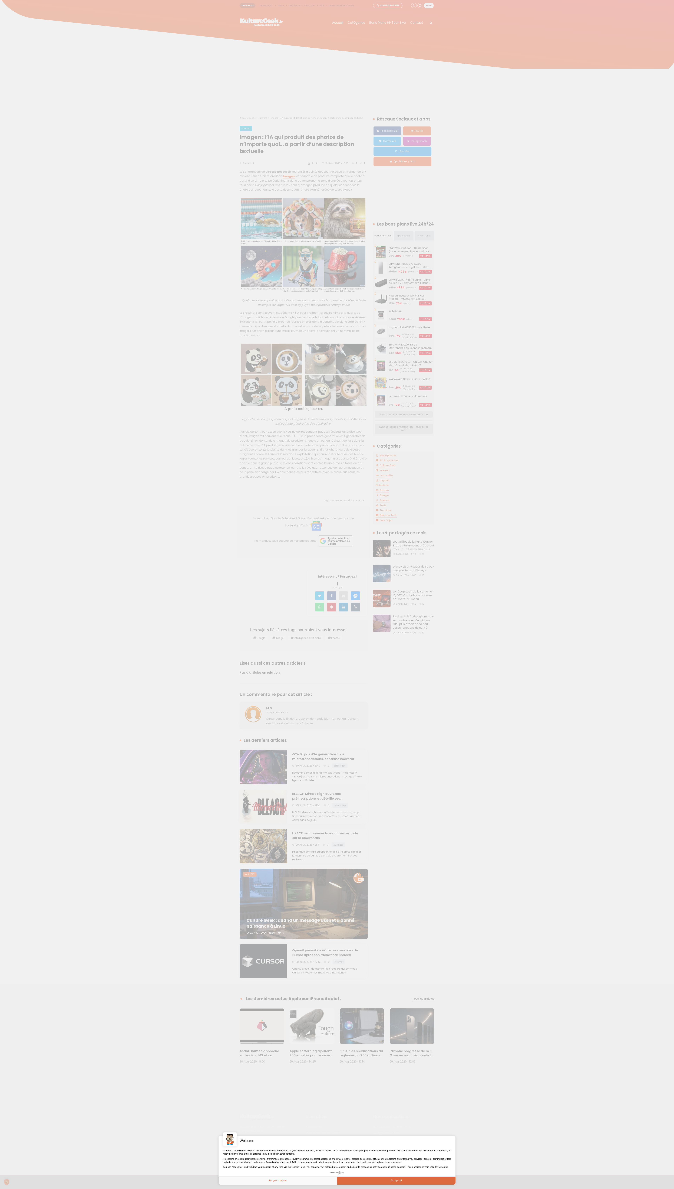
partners (241, 1150)
